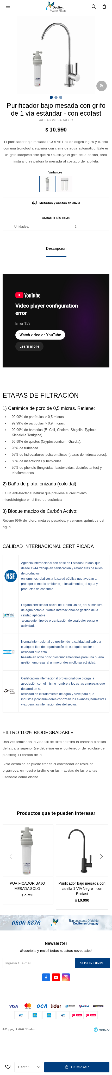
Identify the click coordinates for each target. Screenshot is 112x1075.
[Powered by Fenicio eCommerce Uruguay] (101, 1029)
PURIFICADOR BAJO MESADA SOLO (27, 886)
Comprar (80, 1067)
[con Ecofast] (47, 184)
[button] (103, 867)
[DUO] (64, 184)
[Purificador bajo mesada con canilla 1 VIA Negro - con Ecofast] (82, 850)
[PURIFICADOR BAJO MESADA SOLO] (27, 850)
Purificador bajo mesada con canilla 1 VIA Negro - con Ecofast (82, 888)
